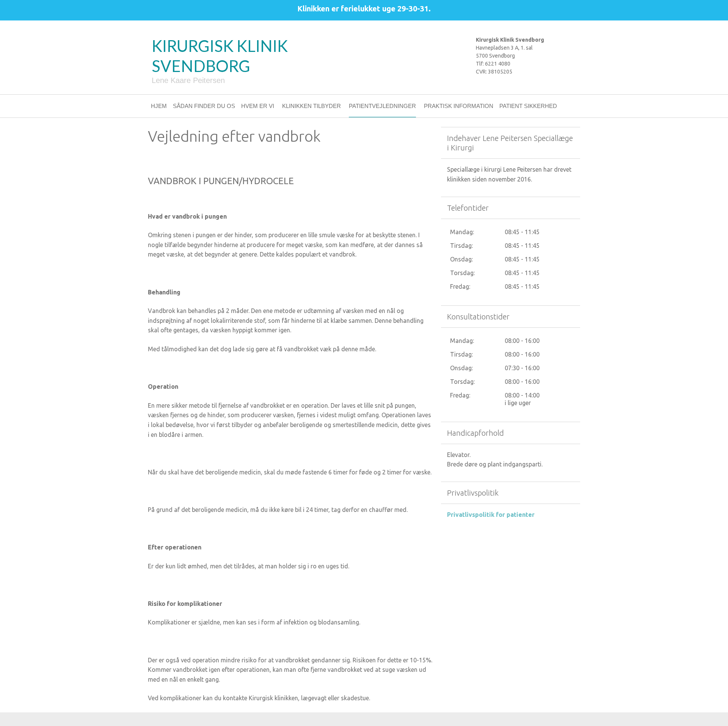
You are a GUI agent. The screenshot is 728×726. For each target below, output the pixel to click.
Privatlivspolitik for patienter (491, 514)
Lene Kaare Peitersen (188, 80)
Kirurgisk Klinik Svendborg (220, 55)
